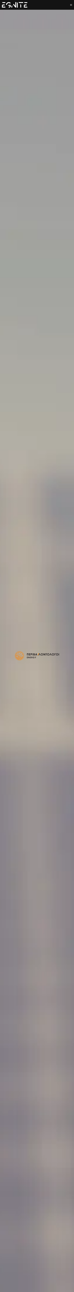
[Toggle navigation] (60, 5)
